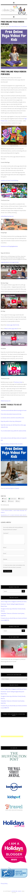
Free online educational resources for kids (11, 414)
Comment (6, 533)
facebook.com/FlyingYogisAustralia (9, 246)
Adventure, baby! (16, 891)
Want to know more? (7, 667)
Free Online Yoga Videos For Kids (12, 23)
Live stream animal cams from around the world (12, 417)
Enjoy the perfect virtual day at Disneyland (11, 421)
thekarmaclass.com (5, 401)
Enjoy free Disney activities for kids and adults (11, 444)
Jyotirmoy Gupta (9, 488)
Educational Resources (14, 26)
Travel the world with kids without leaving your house (13, 410)
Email (5, 553)
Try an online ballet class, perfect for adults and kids (13, 430)
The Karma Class (18, 382)
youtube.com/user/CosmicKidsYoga (9, 180)
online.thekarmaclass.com (7, 216)
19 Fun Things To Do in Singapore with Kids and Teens (14, 601)
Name (5, 547)
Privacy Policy (4, 883)
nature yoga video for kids (13, 325)
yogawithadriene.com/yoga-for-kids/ (10, 262)
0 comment (24, 26)
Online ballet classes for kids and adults (13, 515)
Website (5, 559)
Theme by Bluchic (14, 892)
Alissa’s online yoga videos (11, 328)
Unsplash (17, 488)
